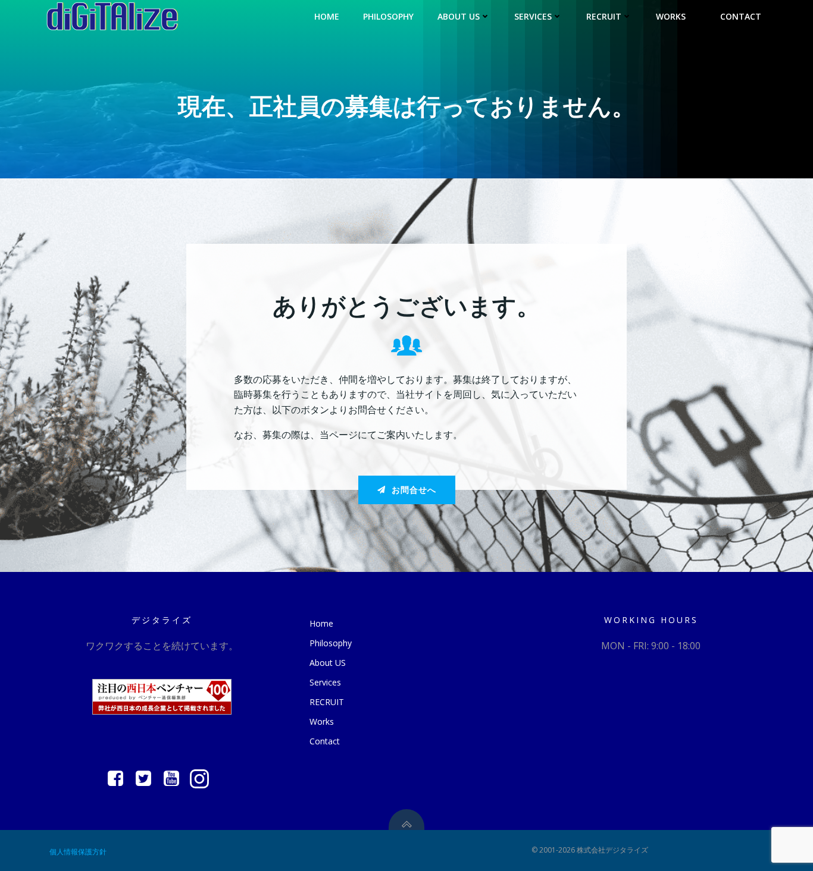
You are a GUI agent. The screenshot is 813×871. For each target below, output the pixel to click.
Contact (740, 16)
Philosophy (388, 16)
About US (458, 16)
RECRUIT (603, 16)
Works (671, 16)
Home (326, 16)
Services (533, 16)
